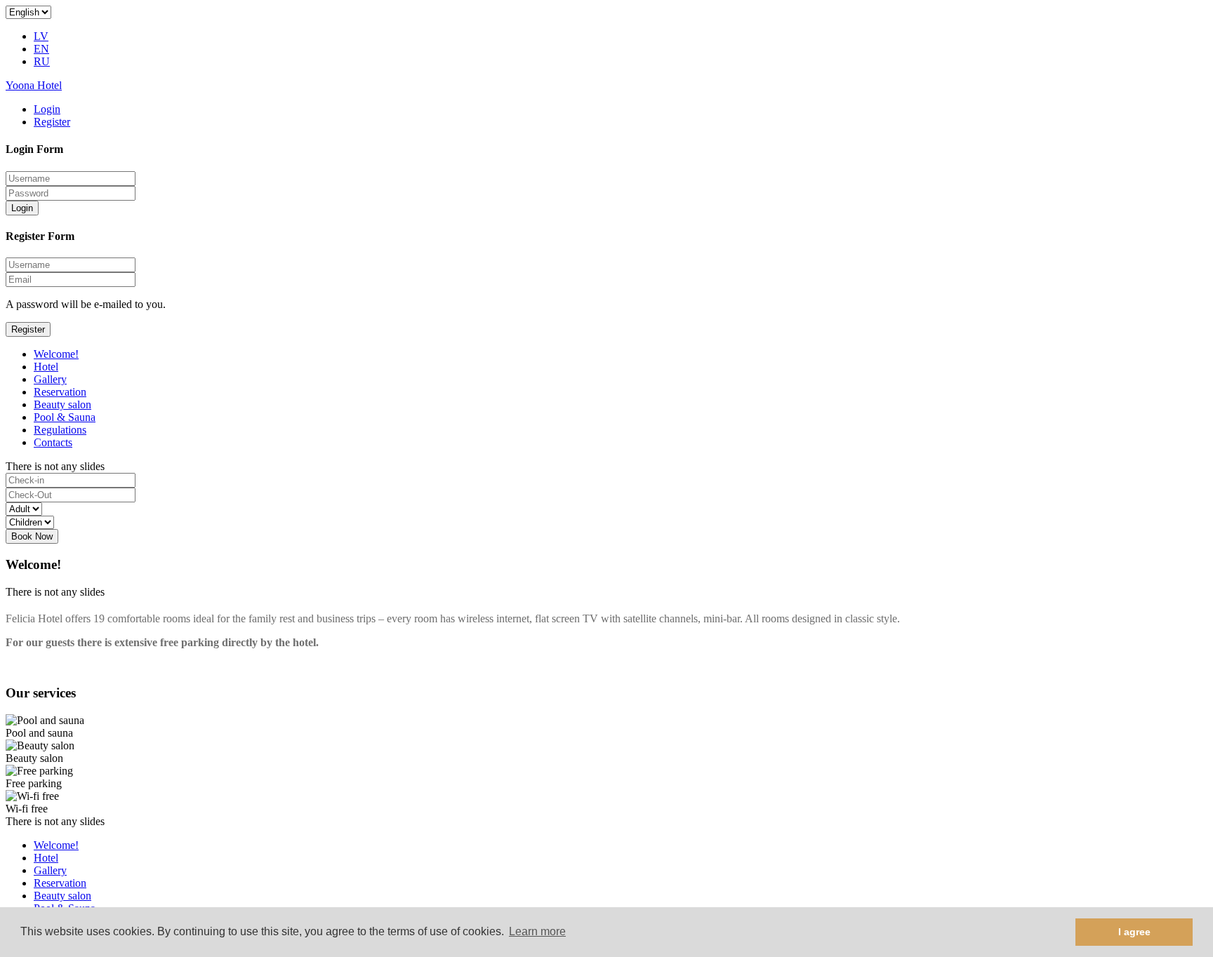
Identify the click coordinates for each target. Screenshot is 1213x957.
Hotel (46, 367)
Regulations (60, 430)
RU (42, 61)
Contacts (53, 442)
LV (41, 36)
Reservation (60, 392)
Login (47, 109)
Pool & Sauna (64, 417)
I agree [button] (1134, 931)
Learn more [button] (537, 931)
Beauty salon (62, 404)
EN (41, 49)
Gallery (50, 379)
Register (52, 122)
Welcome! (56, 354)
